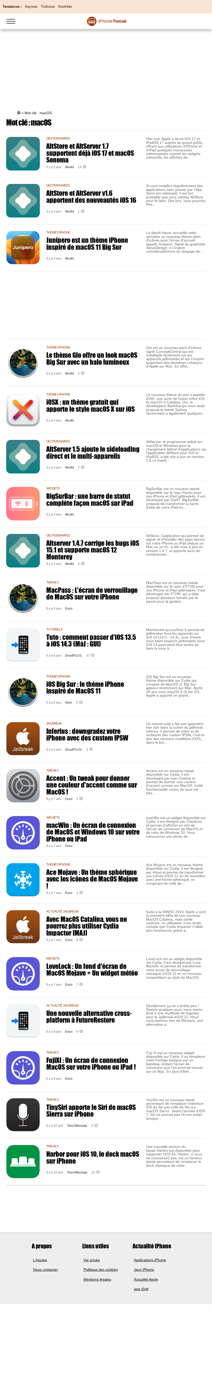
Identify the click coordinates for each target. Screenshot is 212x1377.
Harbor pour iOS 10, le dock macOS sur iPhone (92, 1157)
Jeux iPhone (144, 1269)
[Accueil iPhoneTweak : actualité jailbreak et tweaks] (18, 113)
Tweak (112, 21)
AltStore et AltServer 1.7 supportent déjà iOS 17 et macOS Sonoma (90, 153)
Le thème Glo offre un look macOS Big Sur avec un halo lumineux (91, 358)
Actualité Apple (146, 1279)
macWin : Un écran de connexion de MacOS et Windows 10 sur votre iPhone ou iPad (93, 832)
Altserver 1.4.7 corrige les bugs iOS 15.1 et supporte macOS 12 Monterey (92, 550)
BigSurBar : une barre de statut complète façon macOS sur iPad (89, 499)
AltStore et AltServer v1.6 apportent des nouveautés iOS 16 (91, 196)
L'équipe (40, 1260)
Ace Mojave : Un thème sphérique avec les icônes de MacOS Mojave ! (92, 879)
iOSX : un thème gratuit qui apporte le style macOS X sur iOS (90, 405)
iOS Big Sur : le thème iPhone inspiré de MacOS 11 (85, 687)
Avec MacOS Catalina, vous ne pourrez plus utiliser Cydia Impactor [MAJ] (86, 926)
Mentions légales (97, 1279)
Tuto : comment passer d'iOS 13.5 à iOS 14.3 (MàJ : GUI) (91, 640)
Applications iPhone (150, 1260)
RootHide (65, 7)
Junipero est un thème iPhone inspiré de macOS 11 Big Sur (87, 243)
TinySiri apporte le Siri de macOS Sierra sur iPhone (91, 1110)
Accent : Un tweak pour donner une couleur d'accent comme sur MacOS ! (91, 785)
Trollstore (48, 7)
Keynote (31, 7)
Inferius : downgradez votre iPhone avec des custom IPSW (87, 734)
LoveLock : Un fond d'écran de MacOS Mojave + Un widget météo (92, 969)
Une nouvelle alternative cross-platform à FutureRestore (89, 1016)
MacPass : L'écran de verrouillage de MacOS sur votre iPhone (92, 593)
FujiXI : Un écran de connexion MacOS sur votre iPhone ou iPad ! (91, 1063)
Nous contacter (45, 1269)
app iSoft (141, 1289)
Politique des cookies (101, 1269)
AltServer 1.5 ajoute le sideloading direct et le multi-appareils (92, 452)
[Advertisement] (106, 65)
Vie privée (92, 1260)
